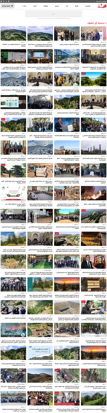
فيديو (57, 6)
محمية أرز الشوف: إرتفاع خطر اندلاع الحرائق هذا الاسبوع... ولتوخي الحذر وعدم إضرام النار (13, 342)
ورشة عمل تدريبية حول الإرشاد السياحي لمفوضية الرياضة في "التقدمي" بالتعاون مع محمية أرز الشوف (40, 274)
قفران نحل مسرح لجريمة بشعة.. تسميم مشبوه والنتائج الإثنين (95, 250)
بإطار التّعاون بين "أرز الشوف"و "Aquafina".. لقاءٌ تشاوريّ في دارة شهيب (94, 68)
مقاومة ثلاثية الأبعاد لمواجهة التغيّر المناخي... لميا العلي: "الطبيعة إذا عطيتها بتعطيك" (94, 91)
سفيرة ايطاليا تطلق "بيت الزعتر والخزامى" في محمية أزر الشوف (67, 273)
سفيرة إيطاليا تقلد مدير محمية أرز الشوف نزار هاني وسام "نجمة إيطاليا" (94, 273)
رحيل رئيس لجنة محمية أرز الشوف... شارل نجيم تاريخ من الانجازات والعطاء (40, 136)
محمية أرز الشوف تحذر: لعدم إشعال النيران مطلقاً (94, 410)
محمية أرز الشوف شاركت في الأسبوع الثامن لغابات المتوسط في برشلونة (40, 68)
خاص (103, 88)
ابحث (24, 6)
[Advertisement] (53, 13)
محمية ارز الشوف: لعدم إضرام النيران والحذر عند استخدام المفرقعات (13, 364)
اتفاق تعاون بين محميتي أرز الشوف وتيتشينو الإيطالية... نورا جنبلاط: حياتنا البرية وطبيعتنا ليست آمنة (93, 319)
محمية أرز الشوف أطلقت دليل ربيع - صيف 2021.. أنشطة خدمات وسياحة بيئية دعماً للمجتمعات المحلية (40, 296)
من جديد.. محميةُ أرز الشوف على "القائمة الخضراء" (14, 45)
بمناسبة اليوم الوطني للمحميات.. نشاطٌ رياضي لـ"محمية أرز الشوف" (68, 159)
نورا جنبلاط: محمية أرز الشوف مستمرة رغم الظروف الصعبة (67, 68)
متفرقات (22, 247)
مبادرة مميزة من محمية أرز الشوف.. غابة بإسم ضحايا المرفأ (40, 364)
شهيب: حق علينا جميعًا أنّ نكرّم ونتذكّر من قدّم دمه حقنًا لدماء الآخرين (94, 45)
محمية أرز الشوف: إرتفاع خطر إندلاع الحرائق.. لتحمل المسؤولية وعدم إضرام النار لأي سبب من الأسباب (66, 296)
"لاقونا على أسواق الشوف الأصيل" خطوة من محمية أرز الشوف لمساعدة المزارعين (40, 342)
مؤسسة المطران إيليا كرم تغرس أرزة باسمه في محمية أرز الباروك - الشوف (15, 273)
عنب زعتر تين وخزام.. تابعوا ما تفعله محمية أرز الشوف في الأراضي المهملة (14, 136)
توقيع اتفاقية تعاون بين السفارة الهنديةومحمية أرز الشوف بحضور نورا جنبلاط (15, 296)
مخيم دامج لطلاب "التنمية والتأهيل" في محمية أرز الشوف (67, 342)
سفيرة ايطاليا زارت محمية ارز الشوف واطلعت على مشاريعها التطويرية (95, 342)
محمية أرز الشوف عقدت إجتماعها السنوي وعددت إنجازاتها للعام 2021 (40, 250)
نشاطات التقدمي (47, 270)
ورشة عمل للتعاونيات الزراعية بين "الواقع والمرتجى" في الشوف (14, 410)
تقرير (23, 133)
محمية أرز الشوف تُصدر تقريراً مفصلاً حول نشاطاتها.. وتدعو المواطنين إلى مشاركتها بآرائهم (40, 114)
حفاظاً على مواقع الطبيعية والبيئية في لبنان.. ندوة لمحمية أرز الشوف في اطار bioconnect (15, 114)
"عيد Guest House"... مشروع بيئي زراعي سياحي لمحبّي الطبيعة (95, 387)
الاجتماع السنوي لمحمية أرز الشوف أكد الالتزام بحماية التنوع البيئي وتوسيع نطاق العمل (40, 91)
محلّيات (76, 133)
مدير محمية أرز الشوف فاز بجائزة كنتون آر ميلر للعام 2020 (94, 364)
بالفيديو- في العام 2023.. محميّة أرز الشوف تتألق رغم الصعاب (13, 91)
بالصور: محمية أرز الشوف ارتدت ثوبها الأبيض (40, 158)
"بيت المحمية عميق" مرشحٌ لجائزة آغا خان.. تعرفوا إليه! (94, 159)
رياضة (50, 407)
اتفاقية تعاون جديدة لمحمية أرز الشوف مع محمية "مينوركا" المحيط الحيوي (13, 159)
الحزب (34, 6)
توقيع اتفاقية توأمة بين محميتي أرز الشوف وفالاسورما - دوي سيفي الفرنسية (66, 182)
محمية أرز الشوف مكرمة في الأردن (69, 44)
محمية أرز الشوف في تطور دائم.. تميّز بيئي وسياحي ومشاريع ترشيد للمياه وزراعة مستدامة (40, 319)
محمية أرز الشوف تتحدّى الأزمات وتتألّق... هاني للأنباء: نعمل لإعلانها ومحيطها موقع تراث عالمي (67, 251)
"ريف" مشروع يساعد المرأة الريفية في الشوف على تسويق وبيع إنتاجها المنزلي (68, 205)
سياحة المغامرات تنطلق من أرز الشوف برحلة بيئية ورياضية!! (93, 228)
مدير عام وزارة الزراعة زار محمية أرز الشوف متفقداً (67, 228)
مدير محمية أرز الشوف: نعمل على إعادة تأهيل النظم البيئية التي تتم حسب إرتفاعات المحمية (14, 251)
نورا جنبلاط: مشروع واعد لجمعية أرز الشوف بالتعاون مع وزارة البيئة (14, 228)
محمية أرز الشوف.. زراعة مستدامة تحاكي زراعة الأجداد (40, 387)
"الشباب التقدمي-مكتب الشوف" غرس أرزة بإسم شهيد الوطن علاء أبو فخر (13, 387)
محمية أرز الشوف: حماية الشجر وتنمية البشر (68, 113)
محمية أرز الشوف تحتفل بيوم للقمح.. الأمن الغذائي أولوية (13, 182)
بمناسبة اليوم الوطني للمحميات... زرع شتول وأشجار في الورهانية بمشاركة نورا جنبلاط (66, 91)
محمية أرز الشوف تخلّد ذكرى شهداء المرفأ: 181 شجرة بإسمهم (67, 364)
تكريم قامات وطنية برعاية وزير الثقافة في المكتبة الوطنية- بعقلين (40, 228)
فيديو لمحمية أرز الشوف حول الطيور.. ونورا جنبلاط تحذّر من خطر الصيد (67, 387)
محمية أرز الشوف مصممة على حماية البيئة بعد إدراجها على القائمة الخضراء (40, 45)
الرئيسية (87, 6)
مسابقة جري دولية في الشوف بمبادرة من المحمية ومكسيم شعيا (40, 410)
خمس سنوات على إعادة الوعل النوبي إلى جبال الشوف (40, 182)
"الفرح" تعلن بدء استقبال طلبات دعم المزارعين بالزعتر (15, 205)
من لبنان (103, 42)
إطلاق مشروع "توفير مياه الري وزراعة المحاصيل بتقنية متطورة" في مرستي (68, 319)
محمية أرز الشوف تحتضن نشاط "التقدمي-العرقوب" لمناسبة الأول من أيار (94, 136)
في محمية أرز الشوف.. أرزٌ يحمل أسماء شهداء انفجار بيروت (95, 296)
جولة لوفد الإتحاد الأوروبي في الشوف (15, 318)
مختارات (76, 111)
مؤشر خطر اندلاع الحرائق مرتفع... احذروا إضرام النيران (95, 205)
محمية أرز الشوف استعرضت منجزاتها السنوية (95, 182)
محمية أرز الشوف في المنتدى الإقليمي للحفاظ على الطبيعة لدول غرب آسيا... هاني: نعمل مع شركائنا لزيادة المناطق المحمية (14, 68)
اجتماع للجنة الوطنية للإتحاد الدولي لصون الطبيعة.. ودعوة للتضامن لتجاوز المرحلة (40, 205)
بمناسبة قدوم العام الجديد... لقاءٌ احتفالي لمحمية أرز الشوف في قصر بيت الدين (94, 113)
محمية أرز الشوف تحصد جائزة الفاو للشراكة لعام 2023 (67, 136)
